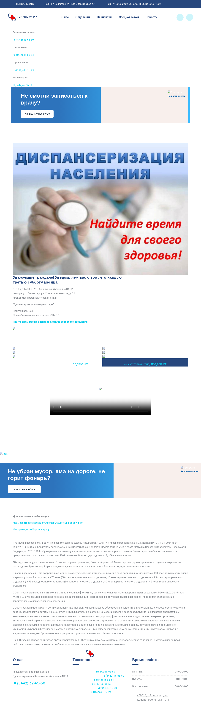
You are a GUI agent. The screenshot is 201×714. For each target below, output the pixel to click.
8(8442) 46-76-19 (101, 692)
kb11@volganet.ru (25, 4)
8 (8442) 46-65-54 (23, 54)
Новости (151, 17)
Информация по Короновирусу (31, 529)
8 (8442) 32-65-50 (29, 683)
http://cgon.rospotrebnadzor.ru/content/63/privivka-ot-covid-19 (48, 522)
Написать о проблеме (37, 113)
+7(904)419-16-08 (23, 70)
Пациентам (104, 17)
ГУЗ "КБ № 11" (26, 17)
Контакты (174, 711)
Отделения (82, 17)
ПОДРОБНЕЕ (80, 364)
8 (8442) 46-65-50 (23, 39)
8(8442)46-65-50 (23, 85)
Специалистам (129, 17)
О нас (65, 17)
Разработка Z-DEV (63, 711)
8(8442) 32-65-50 (101, 683)
